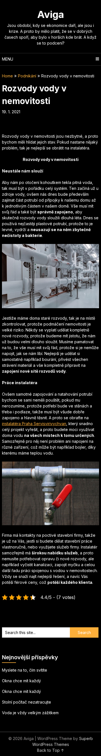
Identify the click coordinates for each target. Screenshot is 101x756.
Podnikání (27, 75)
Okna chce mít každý (21, 680)
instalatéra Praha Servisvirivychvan (34, 423)
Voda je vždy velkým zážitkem (30, 712)
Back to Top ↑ (50, 750)
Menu (7, 59)
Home (7, 75)
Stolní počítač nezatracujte (26, 702)
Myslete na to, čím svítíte (24, 670)
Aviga (50, 14)
